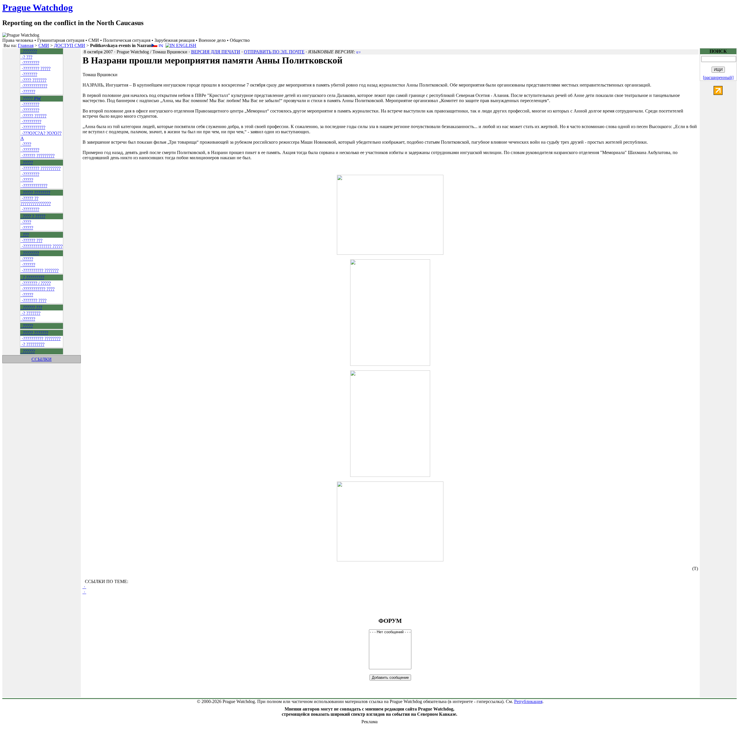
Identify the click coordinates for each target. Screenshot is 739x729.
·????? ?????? (33, 115)
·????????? (30, 121)
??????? (28, 51)
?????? (27, 351)
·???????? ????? (35, 68)
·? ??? (26, 57)
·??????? (28, 74)
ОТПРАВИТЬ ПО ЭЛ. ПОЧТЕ (274, 51)
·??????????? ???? (37, 288)
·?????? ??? (31, 240)
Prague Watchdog (37, 7)
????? (26, 162)
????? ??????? (34, 332)
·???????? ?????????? (40, 168)
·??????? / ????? (35, 283)
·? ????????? (32, 344)
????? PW (30, 98)
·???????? (29, 62)
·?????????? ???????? (40, 338)
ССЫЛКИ (41, 359)
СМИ (43, 45)
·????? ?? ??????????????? (35, 201)
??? (24, 234)
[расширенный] (718, 77)
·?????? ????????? (37, 155)
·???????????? (33, 85)
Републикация (528, 701)
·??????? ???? (33, 300)
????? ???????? (35, 192)
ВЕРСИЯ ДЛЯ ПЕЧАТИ (215, 51)
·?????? (27, 91)
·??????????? (32, 127)
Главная (25, 45)
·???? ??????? (33, 80)
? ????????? (32, 277)
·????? (26, 179)
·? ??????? (30, 313)
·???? (25, 144)
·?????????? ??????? (39, 270)
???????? (29, 253)
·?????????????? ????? (41, 246)
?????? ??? (31, 307)
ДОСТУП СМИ (69, 45)
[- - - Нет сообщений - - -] (390, 632)
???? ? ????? (32, 216)
